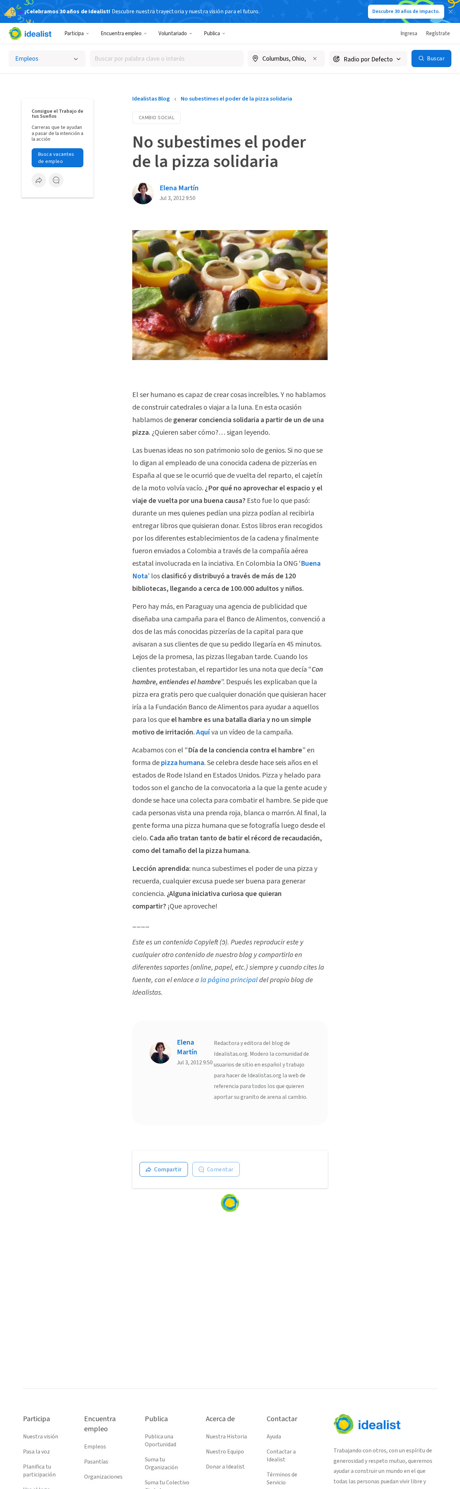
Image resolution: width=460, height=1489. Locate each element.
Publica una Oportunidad (160, 1440)
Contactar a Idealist (281, 1456)
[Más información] (286, 59)
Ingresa (408, 33)
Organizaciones (103, 1477)
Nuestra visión (40, 1437)
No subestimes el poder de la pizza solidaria (236, 99)
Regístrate (438, 33)
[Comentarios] (56, 180)
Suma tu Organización (161, 1463)
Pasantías (96, 1462)
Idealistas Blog (151, 99)
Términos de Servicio (282, 1478)
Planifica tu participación (39, 1471)
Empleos (95, 1447)
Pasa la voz (36, 1452)
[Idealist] (30, 33)
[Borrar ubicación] (314, 58)
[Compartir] (39, 180)
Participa (74, 33)
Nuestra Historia (226, 1437)
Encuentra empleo (121, 33)
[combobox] (166, 58)
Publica (212, 33)
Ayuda (274, 1437)
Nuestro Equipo (225, 1452)
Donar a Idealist (225, 1467)
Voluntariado (172, 33)
